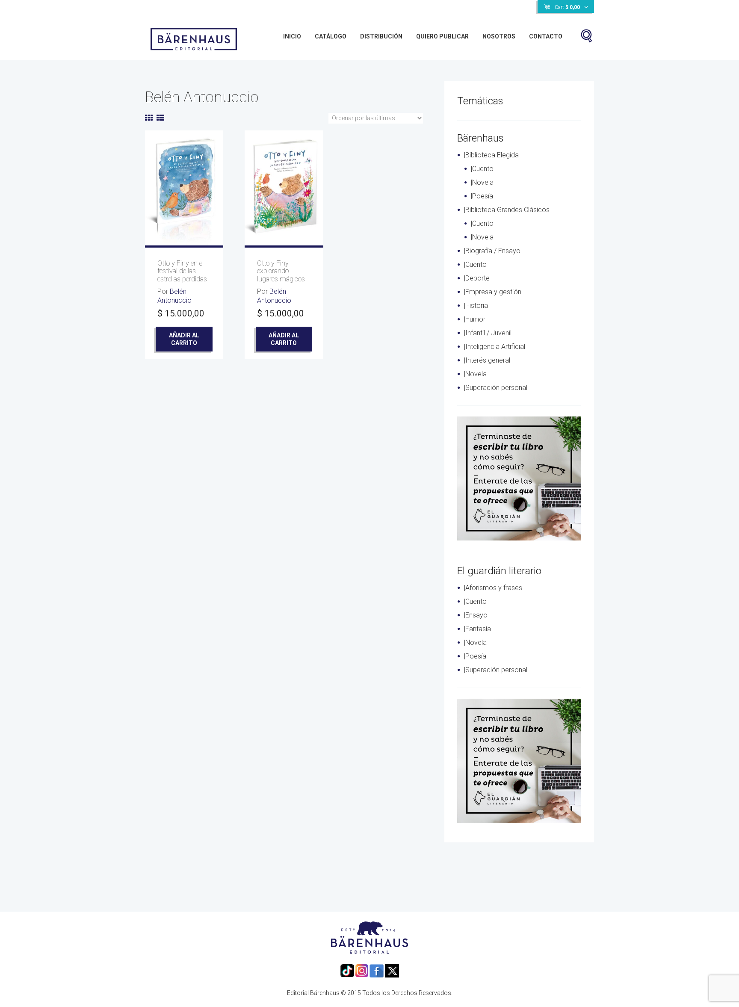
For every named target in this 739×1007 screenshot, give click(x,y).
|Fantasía (477, 629)
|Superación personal (495, 388)
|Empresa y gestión (492, 292)
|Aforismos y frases (493, 588)
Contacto (545, 36)
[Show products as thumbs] (149, 117)
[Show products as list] (160, 117)
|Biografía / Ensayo (492, 251)
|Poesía (482, 196)
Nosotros (498, 36)
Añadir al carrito (184, 339)
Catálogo (330, 36)
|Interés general (487, 360)
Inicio (292, 36)
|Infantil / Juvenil (487, 333)
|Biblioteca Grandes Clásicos (507, 210)
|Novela (482, 182)
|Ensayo (476, 615)
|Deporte (477, 278)
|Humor (474, 319)
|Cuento (482, 169)
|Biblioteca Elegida (491, 155)
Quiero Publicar (442, 36)
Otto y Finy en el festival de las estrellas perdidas (182, 271)
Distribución (381, 36)
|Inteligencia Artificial (494, 347)
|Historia (476, 305)
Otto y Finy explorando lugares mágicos (281, 271)
